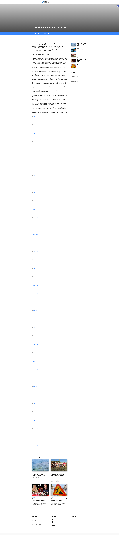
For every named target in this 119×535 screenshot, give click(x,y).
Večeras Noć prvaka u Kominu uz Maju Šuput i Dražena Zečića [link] (82, 60)
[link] (118, 6)
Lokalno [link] (47, 33)
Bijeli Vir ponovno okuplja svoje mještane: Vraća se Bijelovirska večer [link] (81, 49)
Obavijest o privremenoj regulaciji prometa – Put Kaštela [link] (81, 65)
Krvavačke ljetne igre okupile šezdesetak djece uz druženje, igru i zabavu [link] (58, 476)
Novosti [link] (44, 33)
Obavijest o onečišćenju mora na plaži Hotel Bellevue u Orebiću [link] (82, 44)
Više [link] (77, 46)
